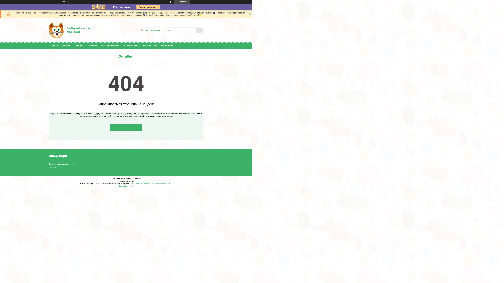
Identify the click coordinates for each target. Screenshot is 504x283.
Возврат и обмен (131, 46)
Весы (126, 127)
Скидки (54, 46)
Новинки (66, 46)
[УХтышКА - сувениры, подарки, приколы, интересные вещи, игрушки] (56, 30)
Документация (150, 46)
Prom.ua (138, 179)
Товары (78, 46)
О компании (167, 46)
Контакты (92, 46)
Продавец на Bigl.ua (126, 181)
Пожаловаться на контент (139, 183)
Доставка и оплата (110, 46)
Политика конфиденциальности (61, 164)
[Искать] (199, 30)
